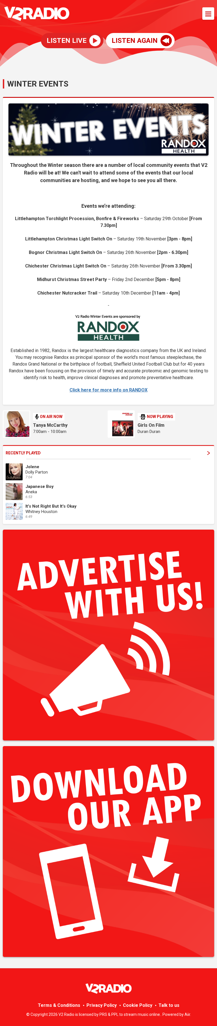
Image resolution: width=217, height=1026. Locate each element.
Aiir (187, 1014)
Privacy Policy (101, 1005)
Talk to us (169, 1005)
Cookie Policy (137, 1005)
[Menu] (208, 13)
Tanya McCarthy (50, 425)
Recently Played (23, 453)
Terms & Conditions (59, 1005)
